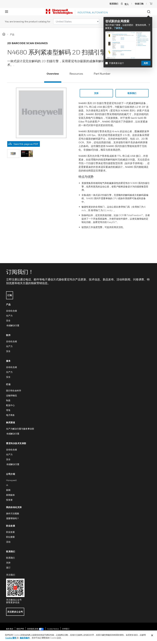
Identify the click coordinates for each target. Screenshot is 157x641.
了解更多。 (119, 28)
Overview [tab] (53, 73)
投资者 (9, 499)
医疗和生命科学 (13, 390)
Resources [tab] (76, 73)
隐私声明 (20, 629)
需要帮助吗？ (12, 518)
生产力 (9, 315)
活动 (8, 541)
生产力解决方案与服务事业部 (20, 428)
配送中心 (10, 405)
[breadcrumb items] (4, 34)
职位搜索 (10, 537)
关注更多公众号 (15, 611)
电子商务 (10, 415)
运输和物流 (11, 395)
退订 (8, 567)
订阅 (9, 295)
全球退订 (65, 629)
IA (7, 485)
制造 (8, 400)
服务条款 (9, 629)
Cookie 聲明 (10, 638)
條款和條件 (25, 638)
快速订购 (139, 3)
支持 (96, 93)
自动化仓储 (11, 310)
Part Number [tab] (102, 73)
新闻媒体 (10, 495)
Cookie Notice (53, 629)
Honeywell (11, 480)
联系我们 (132, 93)
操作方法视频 (12, 513)
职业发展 (10, 532)
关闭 (146, 63)
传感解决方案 (12, 325)
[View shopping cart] (151, 3)
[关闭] (152, 635)
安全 (8, 320)
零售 (8, 410)
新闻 (8, 490)
